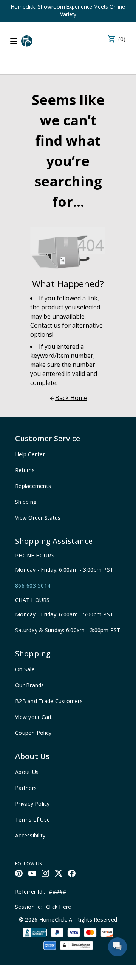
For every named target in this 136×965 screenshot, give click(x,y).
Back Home (71, 398)
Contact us (45, 325)
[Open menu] (13, 41)
